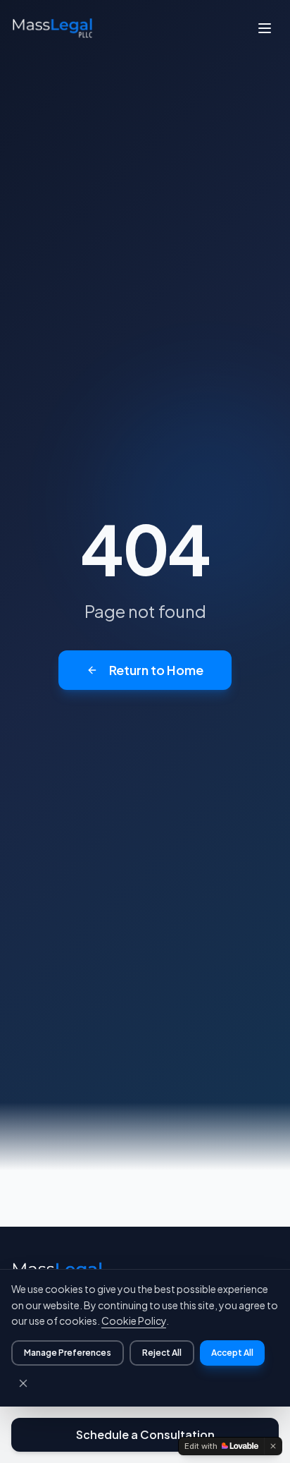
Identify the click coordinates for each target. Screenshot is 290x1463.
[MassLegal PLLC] (52, 28)
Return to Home (156, 670)
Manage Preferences (67, 1352)
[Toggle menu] (265, 28)
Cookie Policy (133, 1320)
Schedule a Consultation (145, 1434)
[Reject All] (23, 1383)
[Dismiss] (273, 1446)
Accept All (232, 1352)
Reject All (162, 1352)
